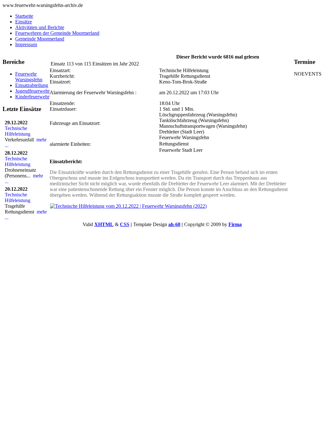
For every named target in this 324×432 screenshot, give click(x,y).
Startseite (24, 16)
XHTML (104, 224)
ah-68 (174, 224)
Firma (235, 224)
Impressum (26, 44)
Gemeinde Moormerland (39, 38)
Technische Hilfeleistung (19, 131)
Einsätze (23, 21)
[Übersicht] (74, 56)
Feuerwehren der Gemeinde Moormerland (57, 33)
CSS (124, 224)
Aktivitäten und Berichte (39, 27)
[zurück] (58, 56)
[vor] (91, 56)
